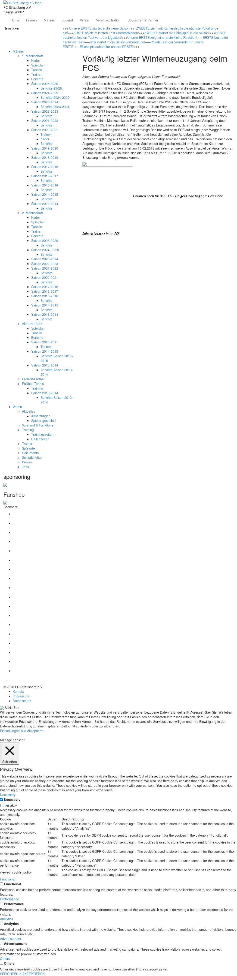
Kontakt (18, 691)
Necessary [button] (8, 794)
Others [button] (5, 958)
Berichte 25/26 (51, 88)
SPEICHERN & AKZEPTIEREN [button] (22, 973)
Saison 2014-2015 (44, 194)
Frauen (31, 20)
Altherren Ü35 (32, 323)
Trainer (36, 74)
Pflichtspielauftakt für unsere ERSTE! (107, 46)
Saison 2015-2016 (44, 185)
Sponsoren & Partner (143, 20)
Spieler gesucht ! (43, 420)
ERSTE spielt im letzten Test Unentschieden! (106, 32)
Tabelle (36, 69)
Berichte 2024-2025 (55, 97)
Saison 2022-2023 (44, 111)
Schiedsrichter (32, 457)
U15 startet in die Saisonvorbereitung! (117, 42)
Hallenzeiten (40, 439)
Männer (49, 20)
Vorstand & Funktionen (38, 425)
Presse (27, 462)
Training (37, 388)
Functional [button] (7, 879)
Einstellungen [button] (10, 730)
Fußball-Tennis (33, 383)
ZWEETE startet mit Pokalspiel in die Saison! (177, 32)
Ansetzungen (40, 416)
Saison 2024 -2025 (45, 249)
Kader (35, 60)
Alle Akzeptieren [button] (32, 730)
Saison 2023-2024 (44, 102)
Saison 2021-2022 (44, 120)
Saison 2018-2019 (44, 157)
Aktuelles (28, 411)
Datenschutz (22, 700)
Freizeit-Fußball (33, 379)
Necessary (12, 799)
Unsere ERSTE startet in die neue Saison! (100, 28)
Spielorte (28, 448)
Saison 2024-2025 (44, 92)
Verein (84, 20)
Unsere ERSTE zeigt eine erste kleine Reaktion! (162, 37)
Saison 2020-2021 (44, 129)
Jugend (67, 20)
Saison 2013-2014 (44, 203)
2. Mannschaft (32, 212)
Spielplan (38, 65)
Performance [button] (9, 899)
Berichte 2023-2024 (55, 106)
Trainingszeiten (42, 434)
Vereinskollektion (108, 20)
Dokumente (30, 452)
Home (14, 20)
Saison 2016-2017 (44, 176)
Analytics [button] (6, 918)
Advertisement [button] (10, 938)
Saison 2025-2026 (44, 83)
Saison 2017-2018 (44, 166)
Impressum (21, 696)
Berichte (37, 79)
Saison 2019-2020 (44, 148)
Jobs (25, 466)
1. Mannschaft (32, 56)
